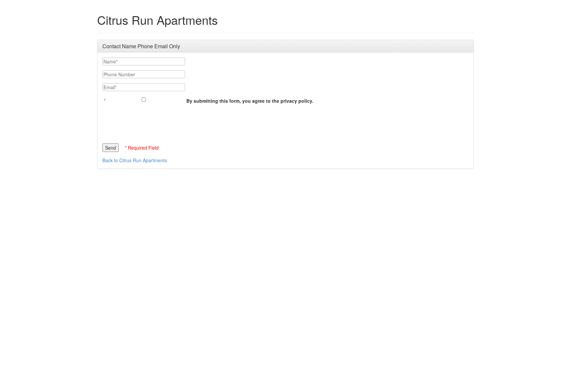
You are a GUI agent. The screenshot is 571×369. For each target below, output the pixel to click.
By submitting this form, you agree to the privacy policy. (249, 100)
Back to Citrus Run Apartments (134, 160)
